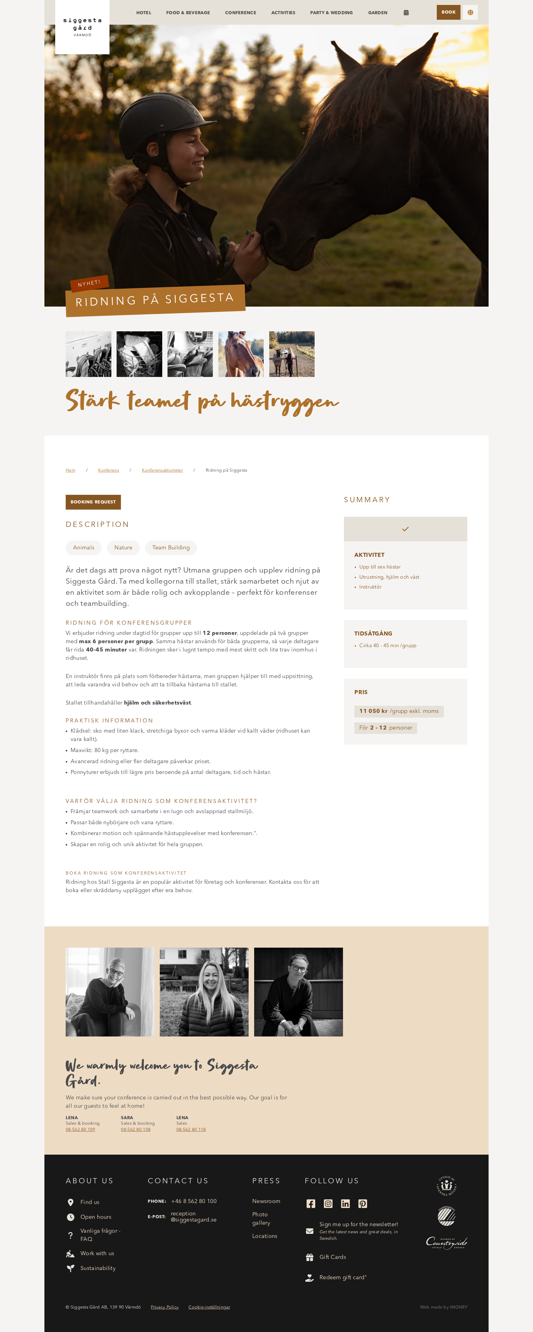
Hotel (143, 13)
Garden (378, 13)
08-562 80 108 (136, 1129)
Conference (240, 13)
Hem (70, 470)
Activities (283, 13)
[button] (470, 12)
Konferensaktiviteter (162, 470)
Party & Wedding (331, 13)
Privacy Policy (165, 1307)
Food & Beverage (188, 13)
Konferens (108, 470)
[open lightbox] (266, 166)
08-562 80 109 (80, 1129)
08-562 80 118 (191, 1129)
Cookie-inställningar (209, 1307)
